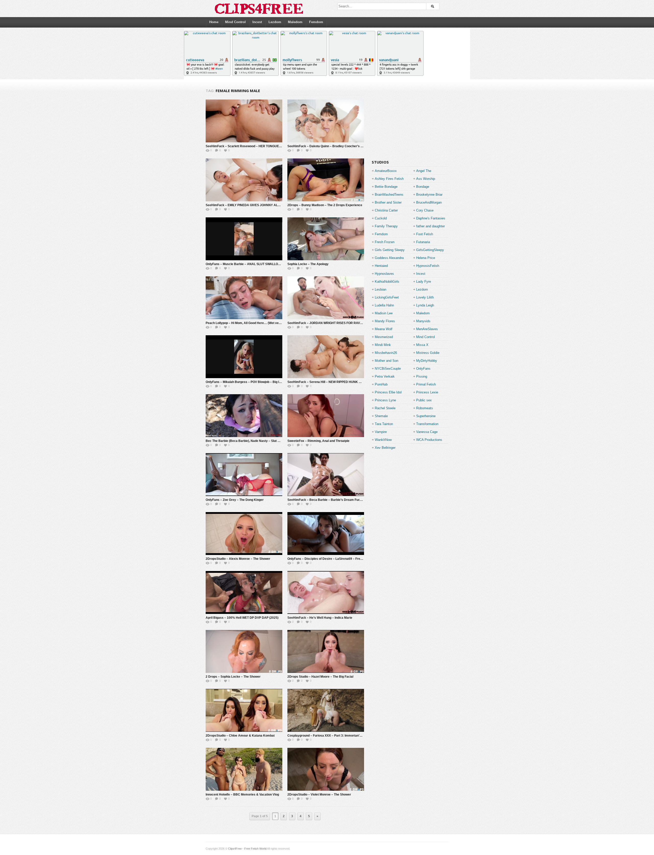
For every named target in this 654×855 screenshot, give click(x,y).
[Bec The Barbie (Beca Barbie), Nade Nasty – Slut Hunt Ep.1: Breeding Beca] (244, 416)
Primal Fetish (426, 384)
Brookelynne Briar (429, 194)
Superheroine (426, 416)
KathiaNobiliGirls (387, 281)
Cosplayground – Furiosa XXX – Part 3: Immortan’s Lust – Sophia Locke (339, 735)
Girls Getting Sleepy (390, 250)
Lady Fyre (423, 281)
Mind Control (235, 22)
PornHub (381, 384)
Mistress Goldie (427, 353)
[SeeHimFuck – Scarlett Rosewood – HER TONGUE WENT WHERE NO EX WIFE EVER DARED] (244, 121)
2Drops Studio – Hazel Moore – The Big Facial (320, 676)
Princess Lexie (427, 392)
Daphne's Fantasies (430, 218)
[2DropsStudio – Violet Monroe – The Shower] (326, 769)
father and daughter (430, 226)
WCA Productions (429, 440)
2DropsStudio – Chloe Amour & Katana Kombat (240, 735)
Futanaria (423, 242)
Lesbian (380, 289)
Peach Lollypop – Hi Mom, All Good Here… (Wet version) (246, 323)
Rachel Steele (385, 408)
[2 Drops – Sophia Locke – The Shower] (244, 651)
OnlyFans (423, 368)
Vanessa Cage (427, 432)
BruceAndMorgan (429, 202)
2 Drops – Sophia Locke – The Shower (233, 676)
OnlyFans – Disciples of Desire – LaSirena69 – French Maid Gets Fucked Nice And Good (351, 559)
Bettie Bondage (386, 187)
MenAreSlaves (427, 329)
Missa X (422, 345)
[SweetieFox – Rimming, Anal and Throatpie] (326, 416)
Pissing (421, 376)
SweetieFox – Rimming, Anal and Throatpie (318, 441)
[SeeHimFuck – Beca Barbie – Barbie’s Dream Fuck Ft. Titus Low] (326, 475)
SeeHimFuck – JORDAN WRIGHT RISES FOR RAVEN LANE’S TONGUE (338, 323)
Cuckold (381, 218)
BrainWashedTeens (389, 194)
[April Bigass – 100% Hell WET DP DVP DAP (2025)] (244, 592)
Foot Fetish (424, 234)
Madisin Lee (384, 313)
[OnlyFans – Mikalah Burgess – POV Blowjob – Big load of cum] (244, 357)
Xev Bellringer (385, 448)
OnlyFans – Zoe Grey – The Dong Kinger (235, 500)
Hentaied (381, 266)
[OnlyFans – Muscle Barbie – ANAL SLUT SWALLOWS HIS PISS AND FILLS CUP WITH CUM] (244, 239)
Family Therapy (386, 226)
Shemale (381, 416)
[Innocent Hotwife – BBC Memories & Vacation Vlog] (244, 769)
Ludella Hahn (384, 305)
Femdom (316, 22)
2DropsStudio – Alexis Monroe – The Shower (238, 559)
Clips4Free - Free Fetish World (247, 848)
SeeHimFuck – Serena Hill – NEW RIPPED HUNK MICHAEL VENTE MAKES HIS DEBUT (350, 382)
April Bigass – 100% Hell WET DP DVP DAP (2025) (242, 617)
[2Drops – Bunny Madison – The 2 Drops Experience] (326, 180)
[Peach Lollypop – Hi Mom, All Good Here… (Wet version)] (244, 298)
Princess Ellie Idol (388, 392)
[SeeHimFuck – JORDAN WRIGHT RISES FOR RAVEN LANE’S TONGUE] (326, 298)
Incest (257, 22)
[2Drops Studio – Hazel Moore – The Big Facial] (326, 651)
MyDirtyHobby (426, 361)
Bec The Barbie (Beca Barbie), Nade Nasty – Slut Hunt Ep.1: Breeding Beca (260, 441)
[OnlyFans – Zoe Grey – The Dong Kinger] (244, 475)
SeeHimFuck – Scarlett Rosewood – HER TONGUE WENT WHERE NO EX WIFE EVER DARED (273, 146)
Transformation (427, 424)
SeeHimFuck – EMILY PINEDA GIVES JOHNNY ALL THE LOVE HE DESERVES (262, 205)
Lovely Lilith (425, 297)
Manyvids (423, 321)
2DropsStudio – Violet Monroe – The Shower (319, 794)
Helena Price (425, 258)
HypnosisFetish (427, 266)
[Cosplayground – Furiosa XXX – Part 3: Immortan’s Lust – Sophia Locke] (326, 710)
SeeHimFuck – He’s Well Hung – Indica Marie (319, 617)
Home (213, 22)
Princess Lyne (385, 400)
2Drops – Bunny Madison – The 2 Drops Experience (324, 205)
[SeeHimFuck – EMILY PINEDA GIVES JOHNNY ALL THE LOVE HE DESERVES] (244, 180)
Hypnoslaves (384, 274)
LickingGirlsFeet (387, 297)
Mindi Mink (383, 345)
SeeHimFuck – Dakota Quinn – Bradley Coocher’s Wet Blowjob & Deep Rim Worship (348, 146)
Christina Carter (386, 210)
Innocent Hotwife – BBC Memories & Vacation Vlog (242, 794)
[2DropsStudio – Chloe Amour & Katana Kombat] (244, 710)
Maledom (295, 22)
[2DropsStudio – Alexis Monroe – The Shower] (244, 533)
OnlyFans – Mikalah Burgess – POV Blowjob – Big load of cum (250, 382)
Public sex (424, 400)
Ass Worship (425, 179)
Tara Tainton (384, 424)
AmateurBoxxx (386, 171)
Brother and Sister (388, 202)
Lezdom (274, 22)
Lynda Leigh (425, 305)
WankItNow (383, 440)
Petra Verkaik (385, 376)
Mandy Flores (385, 321)
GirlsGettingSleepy (430, 250)
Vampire (381, 432)
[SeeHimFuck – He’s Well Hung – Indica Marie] (326, 592)
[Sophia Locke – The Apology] (326, 239)
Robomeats (424, 408)
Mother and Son (386, 361)
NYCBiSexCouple (388, 368)
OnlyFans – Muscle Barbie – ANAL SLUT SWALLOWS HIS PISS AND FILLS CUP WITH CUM (271, 264)
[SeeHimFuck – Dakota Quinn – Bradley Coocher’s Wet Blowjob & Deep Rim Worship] (326, 121)
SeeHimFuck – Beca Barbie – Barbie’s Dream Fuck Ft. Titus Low (334, 500)
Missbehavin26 (386, 353)
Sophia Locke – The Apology (308, 264)
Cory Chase (425, 210)
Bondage (422, 187)
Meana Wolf (383, 329)
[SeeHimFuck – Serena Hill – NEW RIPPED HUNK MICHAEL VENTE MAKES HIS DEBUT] (326, 357)
